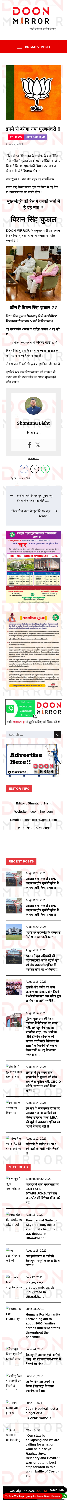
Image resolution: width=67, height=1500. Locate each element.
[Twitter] (37, 445)
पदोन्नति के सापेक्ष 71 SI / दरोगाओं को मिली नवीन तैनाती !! (42, 1148)
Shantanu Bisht (22, 478)
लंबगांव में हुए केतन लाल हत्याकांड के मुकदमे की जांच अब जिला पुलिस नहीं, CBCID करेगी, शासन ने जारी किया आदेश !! (43, 1081)
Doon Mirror (44, 1490)
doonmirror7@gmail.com (39, 820)
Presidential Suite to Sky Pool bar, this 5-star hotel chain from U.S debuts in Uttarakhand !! (42, 1229)
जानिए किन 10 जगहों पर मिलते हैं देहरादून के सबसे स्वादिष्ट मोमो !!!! (40, 1386)
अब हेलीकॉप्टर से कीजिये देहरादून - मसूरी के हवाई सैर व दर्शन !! (43, 1260)
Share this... (33, 458)
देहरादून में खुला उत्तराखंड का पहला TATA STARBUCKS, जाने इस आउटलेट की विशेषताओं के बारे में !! (43, 1193)
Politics (16, 137)
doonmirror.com (41, 811)
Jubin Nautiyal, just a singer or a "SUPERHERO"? (42, 1413)
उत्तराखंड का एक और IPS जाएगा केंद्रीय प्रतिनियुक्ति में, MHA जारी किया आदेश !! (42, 883)
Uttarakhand (35, 137)
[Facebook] (29, 445)
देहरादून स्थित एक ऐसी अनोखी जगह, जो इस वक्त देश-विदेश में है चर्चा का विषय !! (43, 1359)
